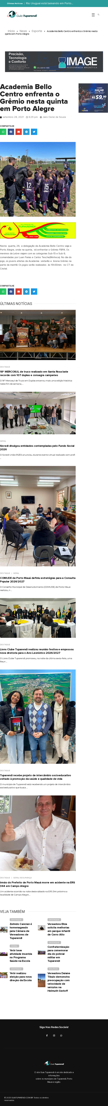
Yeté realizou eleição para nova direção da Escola (21, 977)
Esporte (37, 31)
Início (11, 31)
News (23, 31)
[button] (3, 132)
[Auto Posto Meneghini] (38, 230)
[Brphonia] (93, 98)
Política (53, 969)
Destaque (5, 367)
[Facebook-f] (47, 1035)
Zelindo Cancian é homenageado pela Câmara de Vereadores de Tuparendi (21, 931)
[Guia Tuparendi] (22, 14)
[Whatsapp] (61, 1035)
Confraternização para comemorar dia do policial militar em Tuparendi (58, 954)
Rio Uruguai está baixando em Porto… (49, 3)
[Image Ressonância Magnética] (54, 61)
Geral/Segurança (22, 878)
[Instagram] (54, 1035)
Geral (3, 441)
